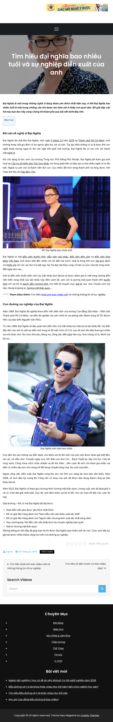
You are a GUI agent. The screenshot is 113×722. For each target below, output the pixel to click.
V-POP (58, 661)
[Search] (102, 588)
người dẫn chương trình (35, 284)
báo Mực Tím (28, 172)
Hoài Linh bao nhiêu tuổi (54, 294)
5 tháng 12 (57, 140)
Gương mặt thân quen (38, 288)
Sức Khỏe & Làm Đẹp (58, 635)
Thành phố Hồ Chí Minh (91, 140)
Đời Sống (58, 623)
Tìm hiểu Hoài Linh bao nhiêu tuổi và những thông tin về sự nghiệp (28, 566)
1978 (71, 140)
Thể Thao (58, 648)
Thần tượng (47, 552)
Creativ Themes (90, 715)
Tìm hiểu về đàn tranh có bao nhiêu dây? (85, 566)
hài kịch (100, 261)
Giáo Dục (58, 629)
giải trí (79, 284)
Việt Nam (14, 261)
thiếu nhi (11, 265)
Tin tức (58, 654)
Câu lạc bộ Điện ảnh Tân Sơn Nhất (30, 163)
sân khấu (63, 257)
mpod (9, 551)
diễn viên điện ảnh (80, 257)
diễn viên (52, 257)
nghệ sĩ (11, 153)
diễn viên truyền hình (34, 257)
